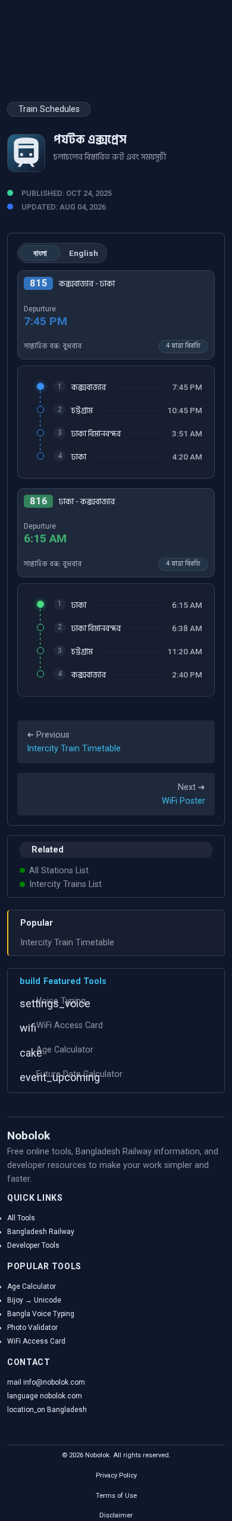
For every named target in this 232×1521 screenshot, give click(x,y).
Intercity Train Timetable (67, 943)
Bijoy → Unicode (34, 1300)
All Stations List (59, 871)
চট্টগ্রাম (82, 410)
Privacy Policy (116, 1475)
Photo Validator (32, 1327)
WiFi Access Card (69, 1025)
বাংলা (40, 253)
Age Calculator (64, 1050)
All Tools (21, 1218)
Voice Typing (61, 1001)
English (83, 253)
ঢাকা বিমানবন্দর (96, 434)
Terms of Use (116, 1496)
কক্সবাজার (88, 387)
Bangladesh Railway (40, 1232)
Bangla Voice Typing (40, 1314)
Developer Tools (33, 1245)
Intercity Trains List (65, 884)
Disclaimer (116, 1515)
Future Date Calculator (79, 1074)
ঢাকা (78, 457)
